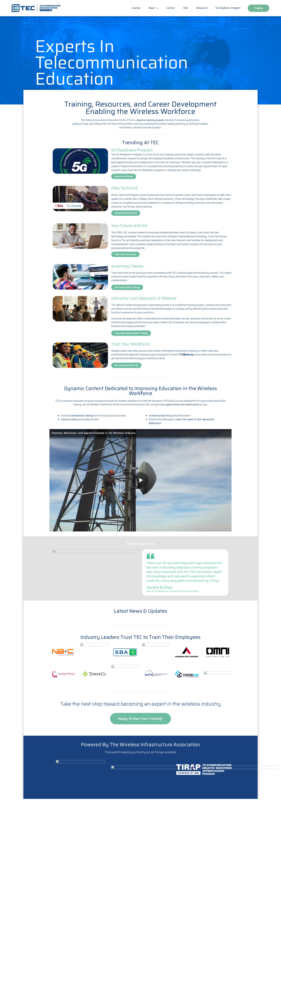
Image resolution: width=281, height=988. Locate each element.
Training (258, 8)
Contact (171, 8)
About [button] (152, 8)
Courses (136, 8)
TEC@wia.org (186, 354)
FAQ (185, 8)
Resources (201, 8)
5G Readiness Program (228, 8)
